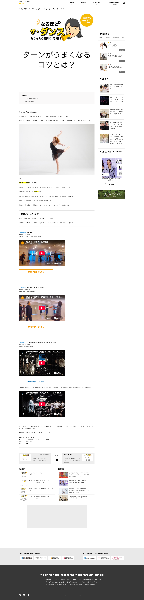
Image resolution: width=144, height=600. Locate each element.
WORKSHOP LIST (118, 152)
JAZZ (47, 439)
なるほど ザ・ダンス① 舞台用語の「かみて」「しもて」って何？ (40, 497)
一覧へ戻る (57, 456)
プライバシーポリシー (67, 594)
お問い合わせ (81, 594)
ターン (41, 439)
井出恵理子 (23, 232)
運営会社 (75, 594)
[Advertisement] (43, 516)
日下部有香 (23, 287)
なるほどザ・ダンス (34, 439)
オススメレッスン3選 (29, 101)
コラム (28, 437)
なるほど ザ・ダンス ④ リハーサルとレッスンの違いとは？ (40, 473)
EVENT (83, 3)
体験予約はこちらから (36, 272)
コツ (44, 439)
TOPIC (72, 3)
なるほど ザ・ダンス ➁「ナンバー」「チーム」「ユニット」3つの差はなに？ (40, 481)
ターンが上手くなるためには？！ (32, 98)
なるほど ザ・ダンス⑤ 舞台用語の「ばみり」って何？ (41, 489)
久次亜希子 (23, 342)
